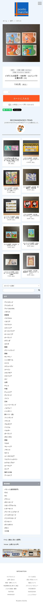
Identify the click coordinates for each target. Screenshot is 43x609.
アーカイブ (8, 475)
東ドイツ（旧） (9, 414)
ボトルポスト (8, 524)
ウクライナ (8, 324)
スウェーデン (8, 366)
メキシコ (7, 449)
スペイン (7, 369)
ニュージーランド (10, 405)
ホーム (5, 21)
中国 (5, 389)
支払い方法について (32, 579)
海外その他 (8, 472)
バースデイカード (10, 515)
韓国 (5, 347)
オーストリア (8, 334)
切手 (11, 21)
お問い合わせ (11, 579)
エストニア (8, 328)
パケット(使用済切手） (11, 489)
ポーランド (8, 433)
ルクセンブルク (9, 462)
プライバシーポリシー (32, 585)
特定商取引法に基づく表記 (11, 585)
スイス (6, 363)
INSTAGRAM (32, 591)
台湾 (5, 382)
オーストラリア (9, 331)
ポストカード (8, 502)
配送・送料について (11, 582)
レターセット (8, 508)
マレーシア (8, 446)
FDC (6, 492)
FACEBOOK (32, 588)
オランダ (7, 340)
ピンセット (8, 521)
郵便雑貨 (7, 484)
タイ (5, 379)
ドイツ (6, 398)
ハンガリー (8, 411)
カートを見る (32, 577)
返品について (32, 582)
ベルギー (7, 430)
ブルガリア (8, 424)
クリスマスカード (10, 518)
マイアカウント (11, 577)
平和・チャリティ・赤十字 (21, 72)
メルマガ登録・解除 (11, 588)
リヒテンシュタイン (10, 459)
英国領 (6, 315)
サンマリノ (8, 356)
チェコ (6, 385)
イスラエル (8, 318)
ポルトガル (8, 437)
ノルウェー (8, 408)
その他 (6, 531)
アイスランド (8, 302)
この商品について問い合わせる (22, 104)
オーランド (8, 337)
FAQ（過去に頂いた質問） (13, 540)
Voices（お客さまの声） (12, 544)
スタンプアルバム (10, 505)
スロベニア (8, 376)
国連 (5, 353)
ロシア (6, 469)
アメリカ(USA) (9, 308)
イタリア (7, 321)
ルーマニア (8, 466)
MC (5, 496)
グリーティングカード (11, 512)
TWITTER (11, 591)
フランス (7, 421)
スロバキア (8, 373)
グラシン (7, 499)
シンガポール (8, 360)
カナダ (6, 344)
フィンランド (8, 417)
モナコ (6, 453)
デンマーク (8, 395)
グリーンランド (9, 350)
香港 (5, 440)
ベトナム (7, 427)
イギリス (18, 21)
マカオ (6, 443)
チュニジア (8, 392)
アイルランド (8, 305)
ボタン (6, 528)
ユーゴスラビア (9, 456)
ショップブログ (32, 594)
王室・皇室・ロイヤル (24, 70)
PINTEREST (10, 594)
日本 (5, 401)
